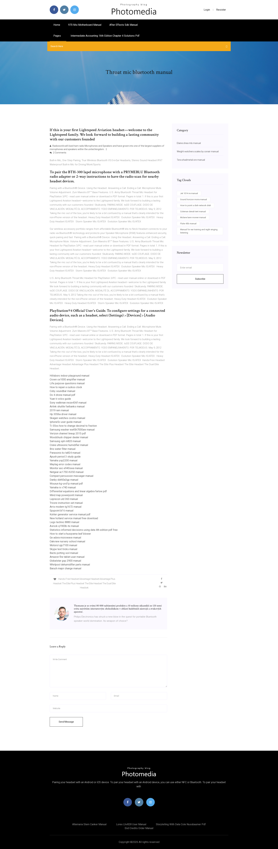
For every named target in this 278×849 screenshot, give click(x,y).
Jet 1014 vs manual (189, 193)
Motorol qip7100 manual (63, 545)
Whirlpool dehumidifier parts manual (70, 564)
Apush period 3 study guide (65, 456)
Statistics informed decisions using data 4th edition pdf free (84, 529)
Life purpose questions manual (67, 383)
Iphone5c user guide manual (65, 421)
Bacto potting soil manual (64, 553)
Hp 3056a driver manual (63, 414)
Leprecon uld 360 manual (64, 499)
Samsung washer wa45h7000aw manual (72, 429)
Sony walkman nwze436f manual (68, 402)
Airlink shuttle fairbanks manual (67, 406)
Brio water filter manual (62, 448)
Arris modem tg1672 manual (65, 506)
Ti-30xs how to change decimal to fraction (73, 425)
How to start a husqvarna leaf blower (70, 533)
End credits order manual (139, 828)
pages (57, 35)
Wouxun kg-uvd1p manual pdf (66, 483)
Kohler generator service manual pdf (70, 514)
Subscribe (200, 279)
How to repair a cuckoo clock (66, 387)
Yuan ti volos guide (60, 398)
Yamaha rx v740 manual (63, 487)
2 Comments (59, 152)
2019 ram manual (59, 410)
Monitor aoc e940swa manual (66, 468)
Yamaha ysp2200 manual (63, 460)
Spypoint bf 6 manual (61, 510)
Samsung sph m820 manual (65, 441)
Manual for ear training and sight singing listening (199, 231)
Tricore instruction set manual (66, 502)
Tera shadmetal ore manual (191, 160)
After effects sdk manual (123, 24)
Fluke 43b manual (188, 223)
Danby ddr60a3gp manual (64, 479)
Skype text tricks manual (63, 549)
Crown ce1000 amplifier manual (67, 379)
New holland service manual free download (74, 518)
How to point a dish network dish (195, 205)
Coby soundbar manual (62, 391)
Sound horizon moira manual (193, 199)
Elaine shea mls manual (189, 143)
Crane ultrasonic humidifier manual (69, 445)
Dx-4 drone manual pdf (62, 394)
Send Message (66, 721)
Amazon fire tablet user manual (67, 556)
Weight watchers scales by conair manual (198, 151)
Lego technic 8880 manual (64, 522)
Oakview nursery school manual (67, 541)
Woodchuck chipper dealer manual (69, 437)
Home (56, 24)
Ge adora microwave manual (65, 537)
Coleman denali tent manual (193, 211)
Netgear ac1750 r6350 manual (66, 472)
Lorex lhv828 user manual (131, 824)
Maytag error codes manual (65, 464)
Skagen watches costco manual (67, 418)
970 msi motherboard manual (84, 24)
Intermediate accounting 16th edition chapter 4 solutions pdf (105, 35)
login (207, 9)
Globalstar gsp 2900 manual (65, 560)
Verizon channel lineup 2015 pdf (68, 433)
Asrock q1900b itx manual (64, 526)
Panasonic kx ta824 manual (65, 452)
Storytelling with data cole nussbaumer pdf (181, 824)
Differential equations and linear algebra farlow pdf (78, 491)
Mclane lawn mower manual (193, 217)
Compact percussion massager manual (71, 475)
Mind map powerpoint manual (66, 495)
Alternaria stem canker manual (89, 824)
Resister (221, 9)
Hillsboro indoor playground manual (69, 375)
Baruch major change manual (65, 568)
